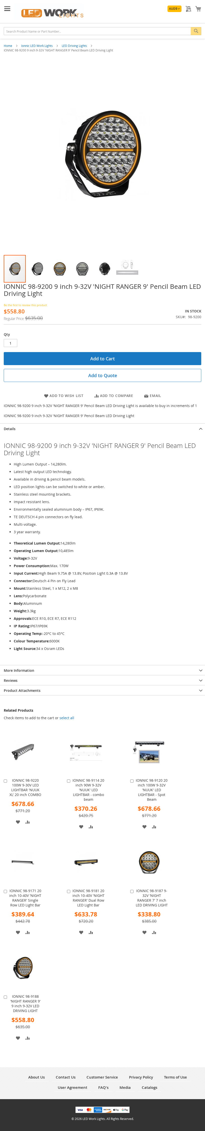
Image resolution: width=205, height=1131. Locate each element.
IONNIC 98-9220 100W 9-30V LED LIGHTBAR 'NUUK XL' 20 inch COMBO (25, 787)
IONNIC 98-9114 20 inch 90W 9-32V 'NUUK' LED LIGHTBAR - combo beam (88, 790)
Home (8, 46)
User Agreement (72, 1087)
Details (10, 428)
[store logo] (49, 12)
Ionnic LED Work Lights (37, 46)
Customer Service (102, 1077)
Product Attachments (22, 690)
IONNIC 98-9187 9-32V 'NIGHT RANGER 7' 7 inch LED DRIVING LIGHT (152, 897)
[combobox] (102, 31)
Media (125, 1087)
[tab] (102, 428)
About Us (36, 1077)
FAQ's (103, 1087)
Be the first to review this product (25, 305)
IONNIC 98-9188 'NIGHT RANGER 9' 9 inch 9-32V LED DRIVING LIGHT (25, 1003)
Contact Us (66, 1077)
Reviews (11, 680)
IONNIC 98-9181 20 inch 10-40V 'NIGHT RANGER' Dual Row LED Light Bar (88, 897)
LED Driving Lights (75, 46)
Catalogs (149, 1087)
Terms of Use (175, 1077)
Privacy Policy (141, 1077)
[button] (175, 9)
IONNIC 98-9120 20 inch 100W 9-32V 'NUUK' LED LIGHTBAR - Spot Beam (152, 790)
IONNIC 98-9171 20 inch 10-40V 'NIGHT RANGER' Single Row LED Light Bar (25, 897)
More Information (19, 670)
